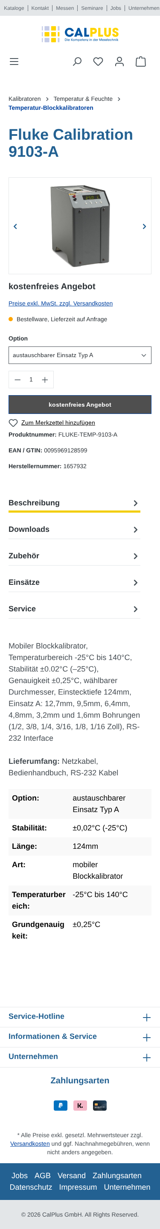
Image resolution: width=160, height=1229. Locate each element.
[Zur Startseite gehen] (80, 34)
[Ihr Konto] (119, 61)
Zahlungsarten (117, 1175)
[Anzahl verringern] (17, 379)
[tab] (74, 503)
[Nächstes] (144, 226)
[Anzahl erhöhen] (45, 379)
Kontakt (40, 8)
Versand (72, 1175)
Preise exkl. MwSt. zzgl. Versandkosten (61, 303)
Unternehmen (144, 8)
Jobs (116, 8)
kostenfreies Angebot (80, 404)
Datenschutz (30, 1187)
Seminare (92, 8)
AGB (43, 1175)
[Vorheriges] (15, 226)
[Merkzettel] (98, 61)
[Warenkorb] (140, 61)
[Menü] (17, 61)
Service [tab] (22, 608)
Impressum (78, 1187)
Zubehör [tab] (24, 555)
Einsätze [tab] (24, 582)
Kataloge (14, 8)
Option (18, 338)
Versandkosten (30, 1143)
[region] (80, 225)
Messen (65, 8)
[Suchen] (76, 61)
